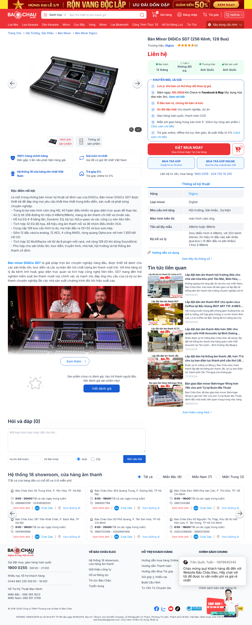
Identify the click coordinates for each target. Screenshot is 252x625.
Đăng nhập (190, 14)
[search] (141, 14)
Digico (193, 194)
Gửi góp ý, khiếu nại (154, 576)
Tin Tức (192, 24)
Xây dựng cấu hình (225, 24)
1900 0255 (201, 173)
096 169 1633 (31, 594)
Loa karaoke (30, 24)
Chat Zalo (44, 508)
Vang (92, 24)
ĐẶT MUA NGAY (189, 149)
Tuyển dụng (96, 586)
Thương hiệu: (161, 45)
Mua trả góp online (220, 163)
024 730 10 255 (221, 173)
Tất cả (148, 477)
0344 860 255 (17, 581)
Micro (66, 24)
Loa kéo (13, 24)
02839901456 (121, 531)
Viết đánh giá (101, 388)
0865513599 (201, 531)
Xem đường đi (71, 508)
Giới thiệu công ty (100, 569)
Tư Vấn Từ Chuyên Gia (157, 588)
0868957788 (102, 503)
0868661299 (23, 503)
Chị (98, 459)
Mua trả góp (171, 163)
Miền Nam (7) (202, 477)
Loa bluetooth (119, 24)
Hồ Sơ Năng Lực (172, 24)
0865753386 (102, 531)
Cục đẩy (79, 24)
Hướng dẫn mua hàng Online (160, 560)
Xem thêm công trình (196, 412)
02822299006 (183, 531)
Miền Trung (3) (233, 477)
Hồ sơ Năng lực (99, 575)
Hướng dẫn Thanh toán (156, 565)
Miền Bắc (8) (172, 477)
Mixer (103, 24)
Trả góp (214, 14)
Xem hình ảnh (21, 508)
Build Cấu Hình (151, 582)
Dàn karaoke (50, 24)
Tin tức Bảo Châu (100, 580)
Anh (84, 459)
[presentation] (12, 83)
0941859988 (23, 531)
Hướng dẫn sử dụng (165, 252)
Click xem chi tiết (162, 126)
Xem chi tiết (177, 96)
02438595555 (42, 503)
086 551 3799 (32, 598)
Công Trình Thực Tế (145, 24)
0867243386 (182, 503)
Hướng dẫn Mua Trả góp (157, 571)
